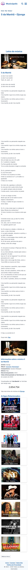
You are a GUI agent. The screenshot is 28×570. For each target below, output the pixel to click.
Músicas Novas (6, 556)
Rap (9, 337)
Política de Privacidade (14, 565)
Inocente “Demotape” (12, 366)
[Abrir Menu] (25, 3)
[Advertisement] (14, 33)
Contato (12, 563)
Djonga (22, 391)
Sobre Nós (19, 563)
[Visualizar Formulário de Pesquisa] (22, 4)
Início (7, 563)
